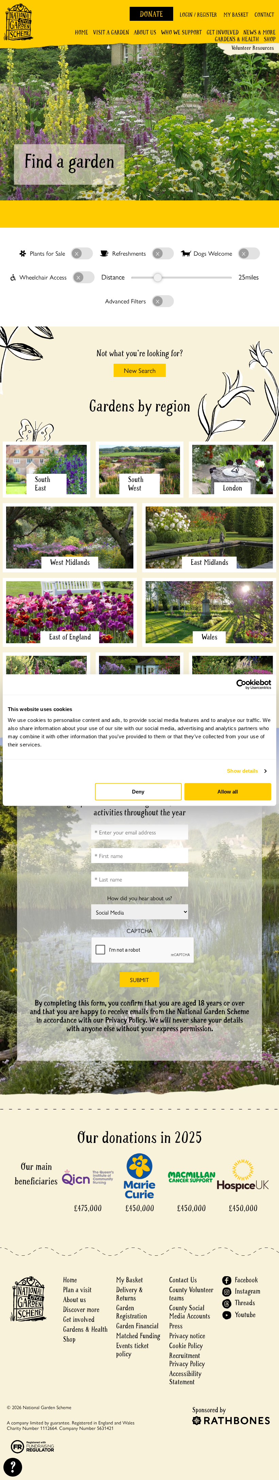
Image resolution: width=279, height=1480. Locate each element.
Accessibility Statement (185, 1378)
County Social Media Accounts (189, 1312)
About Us (145, 32)
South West (136, 484)
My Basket (236, 14)
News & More (259, 32)
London (232, 488)
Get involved (223, 32)
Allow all (227, 792)
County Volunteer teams (191, 1294)
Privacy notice (187, 1336)
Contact (264, 14)
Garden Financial (137, 1326)
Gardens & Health (237, 39)
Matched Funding (138, 1336)
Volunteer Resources (252, 47)
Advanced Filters (126, 301)
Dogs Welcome (213, 253)
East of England (70, 637)
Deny (138, 792)
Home (81, 32)
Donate (151, 14)
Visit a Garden (111, 32)
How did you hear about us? (139, 898)
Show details (242, 771)
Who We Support (181, 32)
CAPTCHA (139, 931)
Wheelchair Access (43, 277)
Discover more (81, 1309)
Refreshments (129, 253)
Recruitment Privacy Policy (187, 1360)
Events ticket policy (132, 1350)
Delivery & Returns (129, 1294)
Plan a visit (77, 1290)
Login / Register (198, 14)
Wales (209, 637)
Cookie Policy (186, 1345)
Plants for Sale (47, 253)
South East (42, 484)
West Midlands (70, 562)
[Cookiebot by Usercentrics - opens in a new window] (241, 684)
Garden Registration (131, 1312)
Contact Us (183, 1280)
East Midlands (209, 562)
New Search (139, 370)
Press (176, 1326)
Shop (270, 39)
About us (74, 1299)
